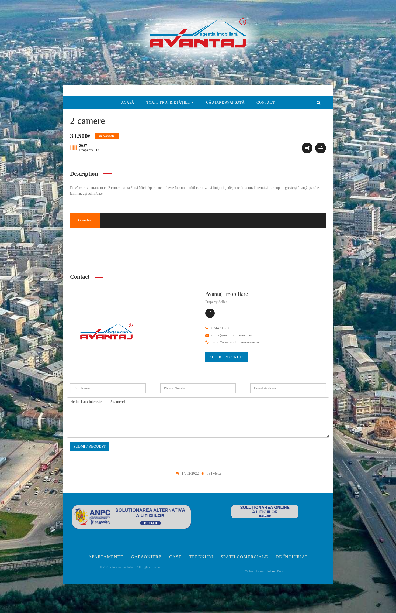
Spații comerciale (244, 556)
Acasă (127, 102)
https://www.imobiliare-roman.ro (235, 342)
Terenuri (201, 556)
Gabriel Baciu (275, 571)
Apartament (271, 241)
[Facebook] (210, 313)
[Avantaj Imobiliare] (106, 333)
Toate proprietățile (168, 102)
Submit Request (89, 446)
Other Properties (227, 357)
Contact (265, 102)
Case (175, 556)
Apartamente (105, 556)
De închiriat (292, 556)
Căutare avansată (225, 102)
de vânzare (271, 251)
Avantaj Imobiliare (226, 294)
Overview (85, 220)
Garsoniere (146, 556)
